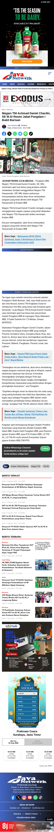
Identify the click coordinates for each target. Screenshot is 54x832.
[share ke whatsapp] (15, 135)
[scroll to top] (50, 817)
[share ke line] (26, 135)
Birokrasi (41, 84)
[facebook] (13, 799)
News (12, 84)
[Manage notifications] (48, 826)
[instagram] (24, 799)
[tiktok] (40, 799)
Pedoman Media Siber (26, 818)
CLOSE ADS (45, 2)
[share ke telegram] (20, 135)
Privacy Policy (31, 814)
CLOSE (50, 819)
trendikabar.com (38, 808)
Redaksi (17, 814)
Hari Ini (13, 742)
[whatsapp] (35, 799)
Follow (45, 448)
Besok (37, 742)
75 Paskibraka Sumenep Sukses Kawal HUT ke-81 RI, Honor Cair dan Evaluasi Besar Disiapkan (16, 612)
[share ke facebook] (4, 135)
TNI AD (46, 466)
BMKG (50, 766)
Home (4, 84)
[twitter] (18, 799)
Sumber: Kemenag (27, 726)
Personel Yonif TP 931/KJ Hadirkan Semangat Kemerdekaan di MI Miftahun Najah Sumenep (17, 582)
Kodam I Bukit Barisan (19, 466)
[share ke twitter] (10, 135)
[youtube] (30, 799)
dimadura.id (26, 808)
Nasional (10, 109)
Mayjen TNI (35, 466)
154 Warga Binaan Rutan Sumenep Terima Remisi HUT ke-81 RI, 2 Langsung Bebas (17, 597)
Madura (21, 84)
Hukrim (31, 84)
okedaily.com (15, 808)
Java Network (12, 125)
